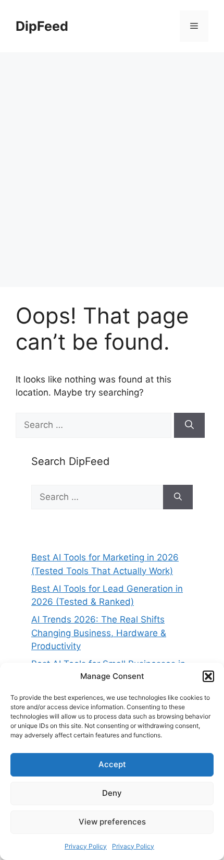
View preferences (112, 822)
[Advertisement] (112, 169)
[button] (208, 676)
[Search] (189, 425)
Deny (112, 793)
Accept (112, 764)
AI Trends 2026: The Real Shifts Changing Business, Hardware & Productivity (98, 632)
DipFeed (42, 26)
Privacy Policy (86, 846)
